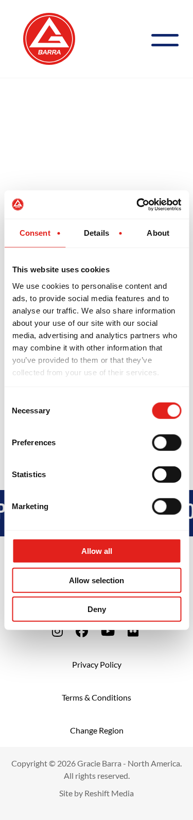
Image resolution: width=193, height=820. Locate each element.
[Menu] (169, 39)
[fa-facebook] (82, 630)
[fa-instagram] (57, 630)
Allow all (96, 551)
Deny (96, 609)
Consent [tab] (35, 233)
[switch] (166, 442)
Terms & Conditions (96, 697)
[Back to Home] (49, 37)
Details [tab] (96, 233)
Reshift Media (109, 793)
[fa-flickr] (133, 630)
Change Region (97, 730)
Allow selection (96, 579)
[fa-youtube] (108, 630)
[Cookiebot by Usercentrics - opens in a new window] (137, 204)
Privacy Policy (96, 664)
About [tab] (158, 233)
